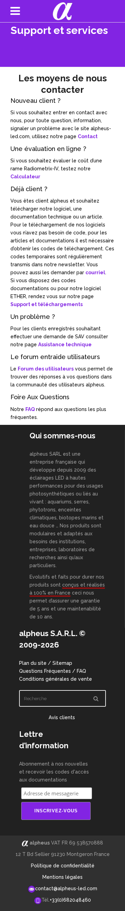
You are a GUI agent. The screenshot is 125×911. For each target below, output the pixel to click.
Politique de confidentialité (62, 865)
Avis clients (62, 717)
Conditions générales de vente (55, 679)
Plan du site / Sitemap (45, 663)
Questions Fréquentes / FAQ (52, 671)
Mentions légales (62, 877)
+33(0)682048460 (70, 900)
